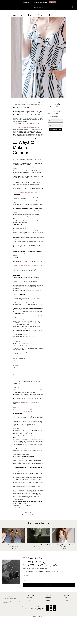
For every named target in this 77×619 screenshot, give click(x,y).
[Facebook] (47, 606)
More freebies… (47, 602)
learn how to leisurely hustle (32, 479)
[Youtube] (54, 609)
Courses (65, 597)
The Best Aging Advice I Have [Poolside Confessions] (63, 545)
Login (60, 7)
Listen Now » (13, 548)
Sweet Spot (47, 600)
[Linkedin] (51, 609)
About (4, 7)
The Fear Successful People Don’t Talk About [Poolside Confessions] (38, 545)
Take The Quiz (68, 7)
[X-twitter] (47, 609)
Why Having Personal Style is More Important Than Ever (14, 545)
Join (52, 7)
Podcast (24, 7)
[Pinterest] (54, 606)
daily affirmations (21, 460)
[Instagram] (51, 606)
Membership (65, 598)
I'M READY (49, 585)
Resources (14, 7)
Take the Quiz (29, 597)
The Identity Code (47, 597)
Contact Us (66, 600)
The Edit (47, 598)
